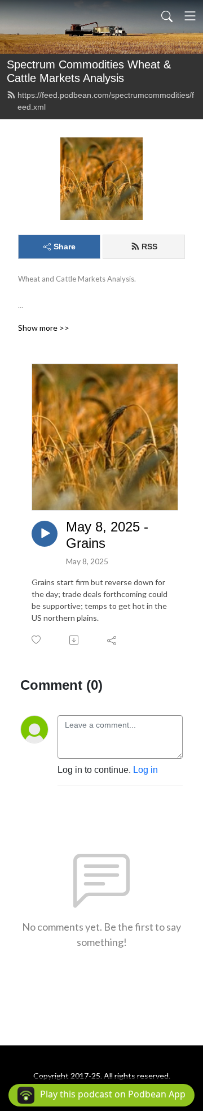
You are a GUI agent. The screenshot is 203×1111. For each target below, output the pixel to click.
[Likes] (36, 640)
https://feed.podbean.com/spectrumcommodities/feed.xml (105, 100)
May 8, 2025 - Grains (107, 535)
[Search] (167, 16)
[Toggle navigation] (190, 16)
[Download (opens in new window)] (74, 640)
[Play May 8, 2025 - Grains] (45, 534)
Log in (145, 770)
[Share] (112, 640)
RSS (149, 246)
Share (65, 246)
